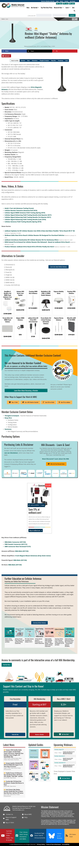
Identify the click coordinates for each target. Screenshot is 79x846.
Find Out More (6, 665)
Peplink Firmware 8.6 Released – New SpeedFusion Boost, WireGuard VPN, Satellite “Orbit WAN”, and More (13, 774)
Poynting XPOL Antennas (71, 292)
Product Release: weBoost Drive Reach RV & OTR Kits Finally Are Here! (29, 247)
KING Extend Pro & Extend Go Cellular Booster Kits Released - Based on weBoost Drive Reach (37, 242)
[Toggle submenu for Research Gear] (63, 7)
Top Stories (16, 759)
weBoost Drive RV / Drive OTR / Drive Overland (33, 320)
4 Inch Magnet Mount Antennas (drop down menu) (33, 556)
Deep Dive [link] (8, 418)
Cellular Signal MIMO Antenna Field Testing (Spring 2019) (25, 213)
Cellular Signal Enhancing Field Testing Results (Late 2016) (25, 219)
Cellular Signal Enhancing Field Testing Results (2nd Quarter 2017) (28, 215)
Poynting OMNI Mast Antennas (33, 292)
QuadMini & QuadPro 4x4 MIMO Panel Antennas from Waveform (7, 295)
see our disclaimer (11, 453)
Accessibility (65, 844)
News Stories (11, 759)
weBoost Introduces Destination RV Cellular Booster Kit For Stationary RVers (31, 240)
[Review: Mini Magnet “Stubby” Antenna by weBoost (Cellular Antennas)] (12, 23)
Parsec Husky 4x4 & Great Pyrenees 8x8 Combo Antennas (46, 320)
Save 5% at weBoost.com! (34, 510)
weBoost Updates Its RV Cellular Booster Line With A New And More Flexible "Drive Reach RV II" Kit (40, 231)
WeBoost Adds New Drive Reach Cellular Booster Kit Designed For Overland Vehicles (34, 235)
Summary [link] (8, 429)
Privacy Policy (41, 844)
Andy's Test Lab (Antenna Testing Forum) (19, 208)
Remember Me (32, 15)
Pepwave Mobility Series (59, 292)
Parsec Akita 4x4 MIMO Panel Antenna (7, 320)
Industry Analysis (15, 758)
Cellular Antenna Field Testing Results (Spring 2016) (23, 222)
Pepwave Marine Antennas (58, 319)
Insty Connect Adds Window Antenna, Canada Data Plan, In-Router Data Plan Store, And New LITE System (13, 791)
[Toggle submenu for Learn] (70, 7)
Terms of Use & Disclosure (53, 844)
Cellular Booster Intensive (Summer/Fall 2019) (21, 210)
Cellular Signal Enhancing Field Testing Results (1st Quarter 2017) (28, 217)
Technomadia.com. (18, 810)
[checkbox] (21, 265)
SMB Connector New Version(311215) (18, 546)
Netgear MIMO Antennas (20, 319)
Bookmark (7, 56)
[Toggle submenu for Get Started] (38, 7)
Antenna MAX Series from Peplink (20, 293)
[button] (74, 10)
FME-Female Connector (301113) (16, 544)
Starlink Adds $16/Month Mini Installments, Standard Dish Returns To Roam (14, 783)
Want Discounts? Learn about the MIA (55, 459)
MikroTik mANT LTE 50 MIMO (71, 319)
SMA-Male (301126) (21, 551)
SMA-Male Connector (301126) (15, 542)
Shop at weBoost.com (34, 530)
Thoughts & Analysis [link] (12, 416)
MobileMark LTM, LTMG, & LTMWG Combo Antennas (46, 293)
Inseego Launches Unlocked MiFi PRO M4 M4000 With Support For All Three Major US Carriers (13, 764)
